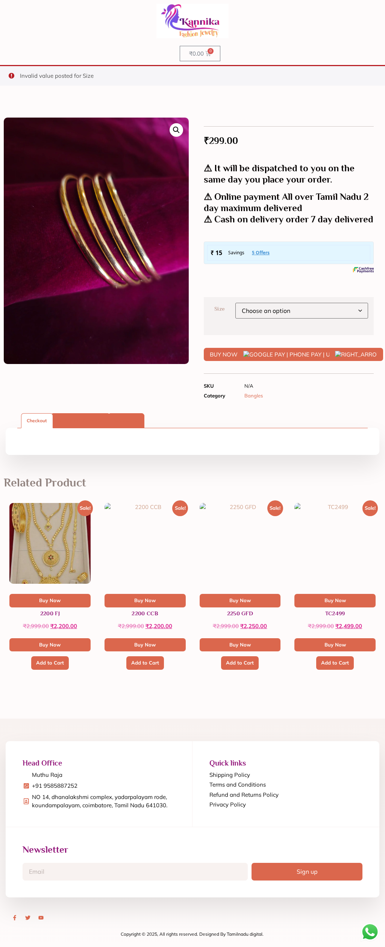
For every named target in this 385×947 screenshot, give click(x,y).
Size (219, 308)
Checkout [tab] (37, 420)
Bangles (253, 396)
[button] (176, 130)
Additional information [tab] (80, 420)
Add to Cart (50, 663)
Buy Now (50, 645)
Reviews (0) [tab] (126, 420)
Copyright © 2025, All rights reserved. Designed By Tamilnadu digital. (192, 934)
